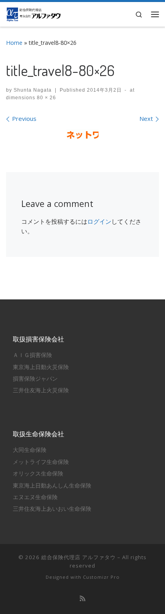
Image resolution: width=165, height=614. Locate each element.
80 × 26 (45, 97)
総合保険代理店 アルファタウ (78, 557)
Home (14, 42)
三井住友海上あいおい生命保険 (52, 508)
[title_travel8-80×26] (82, 134)
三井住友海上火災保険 (41, 390)
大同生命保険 (29, 449)
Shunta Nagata (33, 90)
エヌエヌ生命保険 (35, 497)
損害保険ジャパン (35, 378)
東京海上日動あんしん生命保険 (52, 485)
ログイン (99, 221)
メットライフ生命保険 (41, 462)
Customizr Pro (101, 577)
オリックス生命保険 (38, 473)
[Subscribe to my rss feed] (82, 599)
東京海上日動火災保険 (41, 367)
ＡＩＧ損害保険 (32, 355)
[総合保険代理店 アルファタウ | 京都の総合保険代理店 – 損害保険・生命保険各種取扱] (33, 13)
